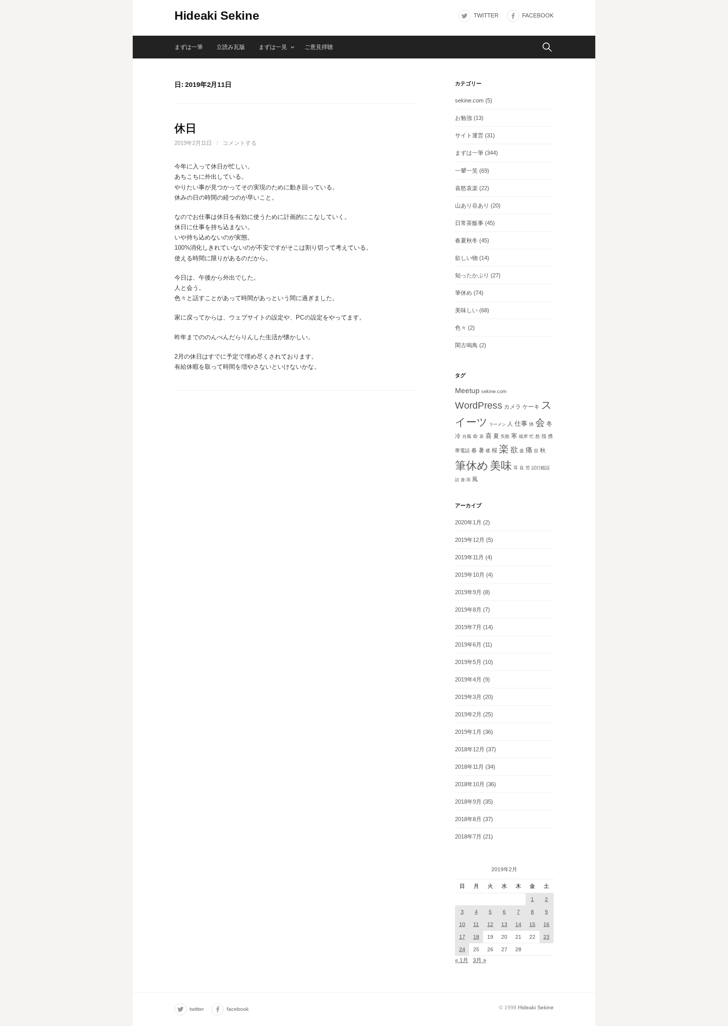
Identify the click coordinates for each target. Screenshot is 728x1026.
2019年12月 (470, 540)
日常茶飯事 (469, 223)
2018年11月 (469, 766)
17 (462, 937)
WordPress (478, 405)
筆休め (463, 293)
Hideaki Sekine (216, 15)
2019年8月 (468, 609)
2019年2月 (468, 714)
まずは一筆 (188, 47)
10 (462, 924)
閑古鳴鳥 (466, 345)
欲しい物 (466, 258)
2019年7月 (468, 627)
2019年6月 (468, 644)
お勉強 (463, 118)
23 (546, 937)
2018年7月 (468, 836)
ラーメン (497, 424)
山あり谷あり (472, 205)
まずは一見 (273, 47)
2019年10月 (470, 574)
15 (532, 924)
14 (518, 924)
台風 (466, 436)
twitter (486, 15)
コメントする (240, 143)
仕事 (521, 423)
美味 (501, 465)
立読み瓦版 (231, 47)
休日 (185, 128)
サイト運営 (469, 135)
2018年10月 (470, 784)
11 (476, 924)
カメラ (512, 407)
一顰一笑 (466, 170)
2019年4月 (468, 679)
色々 (460, 327)
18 (476, 937)
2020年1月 (468, 522)
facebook (538, 15)
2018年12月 (470, 749)
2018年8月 (468, 819)
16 (546, 924)
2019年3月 (468, 697)
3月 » (479, 960)
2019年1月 (468, 732)
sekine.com (469, 100)
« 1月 (461, 960)
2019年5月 (468, 662)
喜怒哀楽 (466, 188)
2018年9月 (468, 801)
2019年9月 (468, 592)
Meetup (467, 391)
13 (504, 924)
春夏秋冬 (466, 240)
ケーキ (531, 406)
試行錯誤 (541, 468)
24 (462, 949)
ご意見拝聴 (318, 47)
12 (490, 924)
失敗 (505, 436)
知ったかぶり (472, 275)
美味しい (466, 310)
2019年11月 (469, 557)
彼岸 (523, 436)
